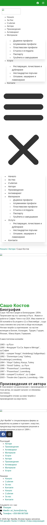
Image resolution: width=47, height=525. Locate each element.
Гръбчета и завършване (25, 57)
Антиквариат (13, 32)
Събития (11, 23)
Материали (12, 35)
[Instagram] (9, 434)
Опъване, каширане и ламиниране (24, 78)
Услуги (10, 61)
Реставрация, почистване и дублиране (27, 68)
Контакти (11, 83)
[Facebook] (3, 434)
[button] (23, 128)
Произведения (14, 29)
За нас (10, 20)
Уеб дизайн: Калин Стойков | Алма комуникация (22, 521)
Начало (10, 17)
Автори (10, 26)
